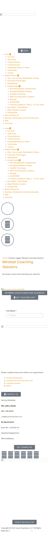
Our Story (11, 57)
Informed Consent (13, 383)
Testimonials (12, 70)
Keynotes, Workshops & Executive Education (22, 118)
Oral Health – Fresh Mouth (17, 107)
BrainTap (13, 99)
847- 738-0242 (7, 411)
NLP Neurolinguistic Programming (22, 89)
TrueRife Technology (18, 94)
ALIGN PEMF (15, 102)
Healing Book (12, 83)
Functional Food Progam (16, 81)
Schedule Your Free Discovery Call (19, 380)
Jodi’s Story (11, 60)
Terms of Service (39, 531)
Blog (6, 120)
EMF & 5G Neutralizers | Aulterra (22, 97)
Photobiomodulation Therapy (21, 91)
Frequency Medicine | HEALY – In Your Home (27, 105)
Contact (10, 73)
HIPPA (8, 386)
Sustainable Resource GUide (18, 67)
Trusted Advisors (13, 62)
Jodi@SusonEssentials (9, 417)
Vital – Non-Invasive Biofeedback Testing (23, 78)
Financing (8, 123)
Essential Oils (12, 112)
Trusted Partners (13, 65)
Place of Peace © (12, 115)
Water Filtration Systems (16, 110)
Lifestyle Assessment (14, 378)
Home (7, 54)
